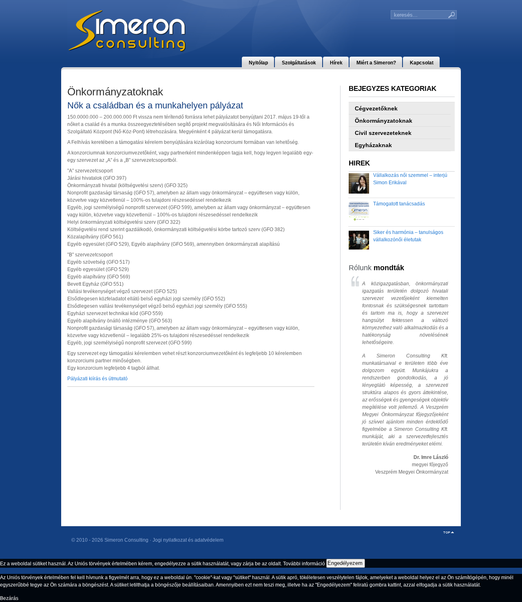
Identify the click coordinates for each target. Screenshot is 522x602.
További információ (304, 563)
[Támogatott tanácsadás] (359, 213)
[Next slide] (437, 385)
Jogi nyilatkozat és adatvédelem (188, 540)
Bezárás (9, 598)
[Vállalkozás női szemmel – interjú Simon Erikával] (359, 184)
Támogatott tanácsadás (399, 204)
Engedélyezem (345, 563)
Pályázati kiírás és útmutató (97, 378)
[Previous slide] (362, 385)
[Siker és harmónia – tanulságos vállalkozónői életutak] (359, 241)
